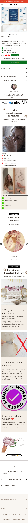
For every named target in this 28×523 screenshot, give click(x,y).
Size (4, 72)
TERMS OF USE (19, 517)
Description (6, 68)
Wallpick (5, 514)
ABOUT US (15, 514)
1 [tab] (12, 259)
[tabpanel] (14, 243)
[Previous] (3, 19)
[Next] (25, 19)
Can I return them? (8, 485)
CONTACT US (22, 514)
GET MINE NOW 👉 (14, 455)
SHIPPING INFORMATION (9, 76)
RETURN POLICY (9, 517)
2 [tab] (14, 259)
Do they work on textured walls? (11, 473)
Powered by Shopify (19, 519)
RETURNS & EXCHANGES (9, 80)
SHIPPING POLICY (7, 519)
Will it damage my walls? (11, 479)
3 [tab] (16, 259)
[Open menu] (3, 5)
